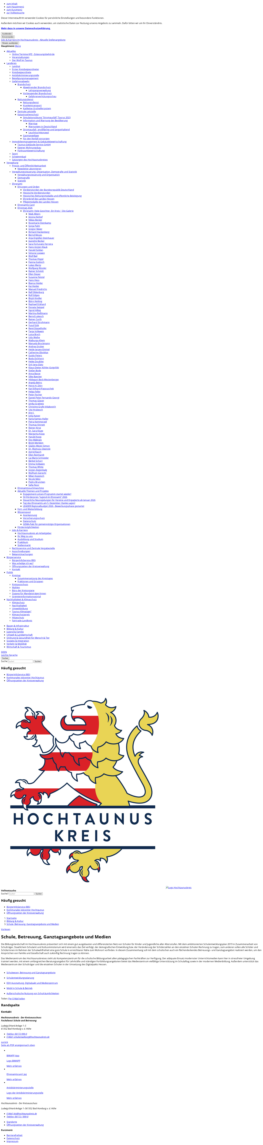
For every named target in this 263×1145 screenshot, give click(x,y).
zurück (4, 1042)
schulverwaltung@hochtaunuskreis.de (28, 1036)
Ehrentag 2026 (25, 207)
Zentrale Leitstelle (27, 111)
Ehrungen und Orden (28, 186)
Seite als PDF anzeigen (12, 1045)
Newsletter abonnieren (29, 168)
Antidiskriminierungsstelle (25, 75)
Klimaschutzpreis (21, 614)
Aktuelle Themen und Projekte (33, 491)
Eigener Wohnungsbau (29, 147)
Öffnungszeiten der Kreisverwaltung (30, 566)
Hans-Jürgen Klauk (37, 247)
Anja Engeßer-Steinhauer (41, 237)
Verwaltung (12, 162)
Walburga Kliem (36, 340)
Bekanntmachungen (22, 554)
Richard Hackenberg (38, 231)
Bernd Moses (35, 234)
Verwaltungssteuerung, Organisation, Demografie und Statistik (44, 171)
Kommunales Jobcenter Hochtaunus (25, 677)
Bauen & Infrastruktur (18, 625)
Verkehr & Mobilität (17, 643)
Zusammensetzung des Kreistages (35, 578)
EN (5, 652)
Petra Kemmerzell (37, 421)
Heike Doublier (36, 361)
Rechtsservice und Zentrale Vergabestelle (33, 548)
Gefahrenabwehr (21, 81)
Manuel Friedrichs (37, 289)
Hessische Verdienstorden (36, 192)
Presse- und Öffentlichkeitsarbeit (29, 165)
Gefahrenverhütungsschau (42, 96)
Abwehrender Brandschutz (37, 87)
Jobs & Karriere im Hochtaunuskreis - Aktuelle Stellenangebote (33, 39)
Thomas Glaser (36, 400)
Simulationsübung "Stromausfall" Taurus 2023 (47, 117)
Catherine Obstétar (38, 352)
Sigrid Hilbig (34, 310)
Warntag (32, 123)
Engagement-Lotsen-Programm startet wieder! (47, 494)
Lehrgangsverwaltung (39, 90)
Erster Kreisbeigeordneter (25, 69)
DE (2, 652)
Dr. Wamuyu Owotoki (39, 448)
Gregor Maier (35, 228)
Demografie (24, 177)
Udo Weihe (34, 337)
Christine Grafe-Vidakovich (42, 406)
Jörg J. (31, 412)
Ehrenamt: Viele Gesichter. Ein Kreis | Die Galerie (48, 210)
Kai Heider (33, 286)
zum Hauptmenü (15, 6)
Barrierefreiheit (14, 1135)
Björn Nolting (35, 301)
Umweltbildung (20, 608)
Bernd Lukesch (36, 316)
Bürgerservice (14, 557)
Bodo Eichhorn (36, 358)
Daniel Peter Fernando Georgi (43, 397)
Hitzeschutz (18, 617)
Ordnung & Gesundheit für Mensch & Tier (28, 637)
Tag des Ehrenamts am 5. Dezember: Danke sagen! (49, 503)
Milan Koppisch (36, 475)
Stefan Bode (34, 370)
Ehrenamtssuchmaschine (31, 488)
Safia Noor (33, 485)
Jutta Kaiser (34, 415)
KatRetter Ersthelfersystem (37, 108)
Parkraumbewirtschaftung (31, 150)
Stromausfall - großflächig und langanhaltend (46, 129)
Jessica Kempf (35, 216)
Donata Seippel (36, 307)
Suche (4, 661)
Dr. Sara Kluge (35, 430)
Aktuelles (11, 51)
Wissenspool (24, 512)
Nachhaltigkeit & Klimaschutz (22, 599)
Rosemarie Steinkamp (39, 222)
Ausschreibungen (21, 551)
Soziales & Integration (18, 640)
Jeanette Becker (36, 241)
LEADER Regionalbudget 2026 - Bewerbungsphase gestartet (53, 506)
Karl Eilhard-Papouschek (41, 388)
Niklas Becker (35, 219)
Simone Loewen (36, 253)
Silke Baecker (35, 376)
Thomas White (35, 466)
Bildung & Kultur (15, 628)
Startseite (12, 918)
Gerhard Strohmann (39, 322)
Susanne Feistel (36, 277)
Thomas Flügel (35, 259)
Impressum (12, 1141)
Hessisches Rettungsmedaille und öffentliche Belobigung (52, 195)
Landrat (16, 66)
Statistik (22, 180)
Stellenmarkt (24, 545)
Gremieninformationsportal (26, 596)
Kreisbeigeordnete (21, 72)
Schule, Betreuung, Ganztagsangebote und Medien (33, 924)
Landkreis (12, 63)
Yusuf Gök (33, 325)
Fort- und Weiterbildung (30, 509)
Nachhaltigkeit (19, 605)
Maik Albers (34, 213)
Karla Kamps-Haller (38, 418)
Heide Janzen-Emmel (39, 349)
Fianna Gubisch (36, 262)
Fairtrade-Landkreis (22, 620)
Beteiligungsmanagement (25, 78)
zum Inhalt (12, 3)
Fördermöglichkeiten (28, 527)
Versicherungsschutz (34, 518)
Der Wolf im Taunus (22, 60)
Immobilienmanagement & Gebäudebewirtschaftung (39, 141)
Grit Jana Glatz (35, 364)
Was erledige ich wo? (22, 563)
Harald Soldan (35, 250)
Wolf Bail (32, 256)
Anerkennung (30, 515)
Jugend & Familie (15, 631)
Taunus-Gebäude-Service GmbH (34, 144)
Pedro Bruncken (36, 481)
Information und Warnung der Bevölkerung (45, 120)
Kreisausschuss (20, 584)
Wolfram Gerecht (37, 472)
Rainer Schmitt (36, 271)
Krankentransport (32, 105)
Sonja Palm (34, 225)
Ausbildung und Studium (30, 539)
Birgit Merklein (35, 442)
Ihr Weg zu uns (25, 536)
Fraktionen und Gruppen (30, 581)
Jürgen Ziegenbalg (37, 469)
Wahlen (16, 587)
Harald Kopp (35, 436)
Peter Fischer (35, 394)
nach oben (29, 1045)
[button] (18, 46)
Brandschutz (24, 84)
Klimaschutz (18, 602)
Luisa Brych (34, 334)
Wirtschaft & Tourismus (19, 646)
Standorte (12, 1121)
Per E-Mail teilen (16, 998)
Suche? (4, 893)
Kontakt (16, 569)
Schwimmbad (19, 156)
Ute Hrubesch (35, 409)
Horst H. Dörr (35, 385)
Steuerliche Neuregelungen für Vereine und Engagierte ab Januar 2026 (59, 500)
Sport (15, 153)
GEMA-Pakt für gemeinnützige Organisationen (46, 524)
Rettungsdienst (25, 99)
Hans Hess (33, 280)
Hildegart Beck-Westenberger (43, 379)
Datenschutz (29, 521)
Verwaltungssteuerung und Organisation (39, 174)
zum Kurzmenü (14, 9)
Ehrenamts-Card (26, 204)
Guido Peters (35, 355)
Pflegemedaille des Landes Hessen (40, 201)
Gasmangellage (31, 135)
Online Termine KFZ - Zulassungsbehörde (33, 54)
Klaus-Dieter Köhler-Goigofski (43, 367)
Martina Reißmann (38, 313)
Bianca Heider (35, 283)
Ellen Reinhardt (36, 454)
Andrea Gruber (36, 346)
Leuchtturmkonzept (38, 132)
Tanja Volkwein (36, 331)
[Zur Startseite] (96, 887)
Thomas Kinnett (36, 424)
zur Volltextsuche (15, 12)
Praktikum (23, 542)
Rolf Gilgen (34, 295)
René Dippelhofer (37, 328)
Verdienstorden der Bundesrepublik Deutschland (48, 189)
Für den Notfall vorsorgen (36, 138)
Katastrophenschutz (28, 114)
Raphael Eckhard (37, 304)
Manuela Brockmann (39, 343)
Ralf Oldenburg (36, 292)
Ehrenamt (17, 183)
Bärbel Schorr (35, 460)
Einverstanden (8, 37)
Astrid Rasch (34, 451)
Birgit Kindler (35, 298)
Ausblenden (7, 34)
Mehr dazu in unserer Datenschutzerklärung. (26, 28)
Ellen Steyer (34, 274)
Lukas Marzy (34, 265)
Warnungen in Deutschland (42, 126)
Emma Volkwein (36, 463)
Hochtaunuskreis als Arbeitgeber (35, 533)
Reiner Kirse (34, 427)
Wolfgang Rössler (37, 268)
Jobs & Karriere (20, 530)
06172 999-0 (17, 1033)
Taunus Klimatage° (22, 611)
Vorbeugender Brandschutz (37, 93)
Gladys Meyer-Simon (39, 445)
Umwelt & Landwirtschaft (20, 634)
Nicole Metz (34, 478)
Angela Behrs (35, 382)
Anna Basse (34, 373)
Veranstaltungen (20, 57)
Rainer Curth (35, 319)
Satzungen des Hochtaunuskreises (30, 159)
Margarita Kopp (36, 433)
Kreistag (16, 575)
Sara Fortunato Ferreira (40, 244)
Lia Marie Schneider (38, 457)
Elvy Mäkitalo (35, 439)
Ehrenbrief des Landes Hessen (38, 198)
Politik (10, 572)
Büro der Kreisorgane (23, 590)
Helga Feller (34, 391)
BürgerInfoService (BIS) (24, 560)
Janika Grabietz (36, 403)
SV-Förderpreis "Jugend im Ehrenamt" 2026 (45, 497)
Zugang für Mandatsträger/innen (29, 593)
